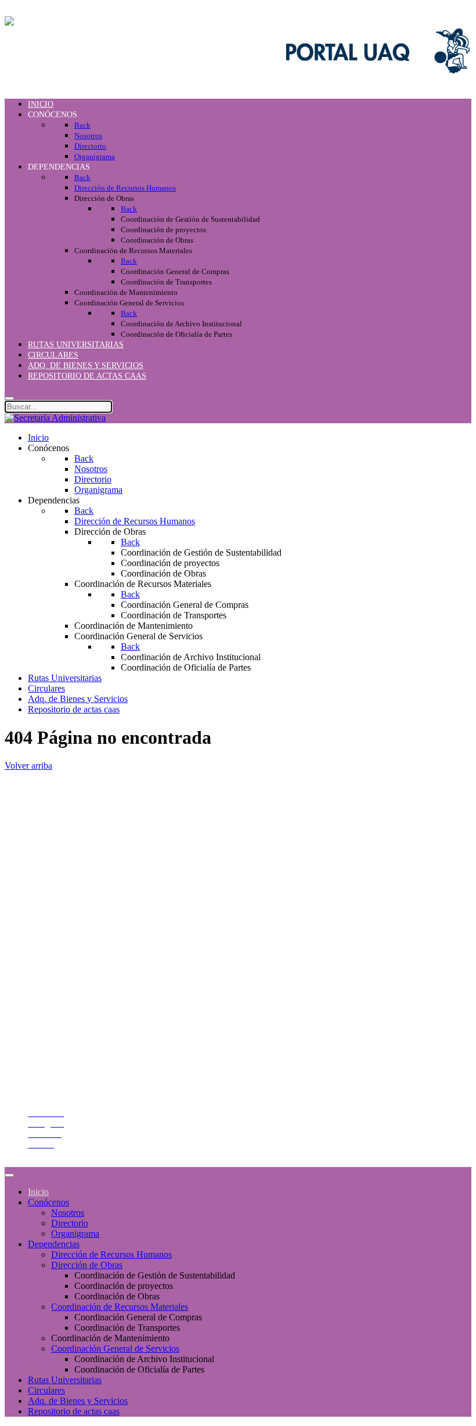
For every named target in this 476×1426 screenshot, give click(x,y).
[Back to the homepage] (55, 21)
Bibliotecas (48, 991)
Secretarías (47, 832)
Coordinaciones (56, 853)
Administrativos (57, 1068)
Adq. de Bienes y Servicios (78, 1401)
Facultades (47, 873)
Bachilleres (48, 863)
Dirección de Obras (86, 1265)
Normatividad (53, 939)
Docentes (45, 1058)
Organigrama (75, 1233)
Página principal (57, 811)
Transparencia (53, 929)
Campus (43, 884)
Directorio (46, 960)
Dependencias (54, 1244)
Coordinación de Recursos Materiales (119, 1307)
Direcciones (49, 842)
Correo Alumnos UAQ (70, 1047)
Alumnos (45, 1037)
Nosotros (67, 1213)
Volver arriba (28, 765)
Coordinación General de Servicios (115, 1348)
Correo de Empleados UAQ (79, 950)
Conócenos (48, 1202)
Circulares (46, 1390)
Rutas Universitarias (65, 1380)
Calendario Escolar (63, 981)
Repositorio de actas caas (74, 1411)
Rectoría (43, 821)
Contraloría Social (61, 970)
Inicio (38, 1192)
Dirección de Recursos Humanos (111, 1254)
